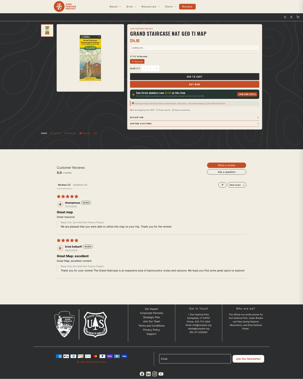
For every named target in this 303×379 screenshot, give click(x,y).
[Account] (291, 17)
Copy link (56, 133)
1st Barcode (137, 61)
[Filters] (222, 185)
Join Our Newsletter (248, 358)
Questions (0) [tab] (80, 184)
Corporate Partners (151, 313)
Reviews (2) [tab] (64, 184)
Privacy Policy (151, 329)
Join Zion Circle (247, 94)
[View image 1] (47, 30)
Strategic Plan (151, 317)
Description (136, 117)
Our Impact (151, 308)
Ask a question (226, 171)
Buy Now (194, 84)
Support (151, 333)
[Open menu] (120, 7)
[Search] (285, 17)
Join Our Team (151, 321)
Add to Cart (195, 76)
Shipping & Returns (141, 123)
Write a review (226, 165)
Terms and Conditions (151, 325)
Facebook (71, 133)
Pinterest (86, 133)
